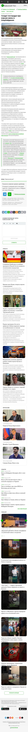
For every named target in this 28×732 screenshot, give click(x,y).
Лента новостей (10, 11)
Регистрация (14, 238)
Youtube (21, 154)
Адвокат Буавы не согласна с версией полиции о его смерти (14, 388)
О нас (2, 706)
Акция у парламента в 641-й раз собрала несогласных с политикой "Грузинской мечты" (12, 310)
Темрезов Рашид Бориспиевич (11, 426)
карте (10, 130)
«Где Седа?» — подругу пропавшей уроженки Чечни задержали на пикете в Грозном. (12, 587)
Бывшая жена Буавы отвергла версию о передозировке (13, 285)
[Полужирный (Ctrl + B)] (4, 223)
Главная (3, 11)
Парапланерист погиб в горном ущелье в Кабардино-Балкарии (13, 505)
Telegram (22, 153)
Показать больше (14, 692)
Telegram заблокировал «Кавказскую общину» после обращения (11, 664)
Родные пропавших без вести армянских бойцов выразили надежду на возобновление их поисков (14, 326)
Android (7, 143)
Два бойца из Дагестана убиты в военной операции (13, 494)
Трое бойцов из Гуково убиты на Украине (13, 500)
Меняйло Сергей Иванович (11, 444)
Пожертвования (23, 706)
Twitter (5, 153)
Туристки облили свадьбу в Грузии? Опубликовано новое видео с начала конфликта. (11, 639)
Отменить (14, 242)
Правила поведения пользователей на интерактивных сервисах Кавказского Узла (14, 722)
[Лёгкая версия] (7, 1)
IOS (10, 143)
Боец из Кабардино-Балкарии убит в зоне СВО (13, 474)
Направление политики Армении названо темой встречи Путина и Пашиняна (12, 361)
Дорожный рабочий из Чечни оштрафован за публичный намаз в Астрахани (13, 531)
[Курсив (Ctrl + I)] (7, 223)
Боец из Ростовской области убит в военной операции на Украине (11, 480)
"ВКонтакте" (11, 158)
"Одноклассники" (19, 158)
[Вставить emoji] (16, 223)
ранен (22, 63)
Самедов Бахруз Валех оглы (11, 463)
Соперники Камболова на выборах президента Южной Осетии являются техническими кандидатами (13, 266)
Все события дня (22, 508)
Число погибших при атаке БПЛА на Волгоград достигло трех (12, 487)
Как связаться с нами (11, 706)
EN (4, 1)
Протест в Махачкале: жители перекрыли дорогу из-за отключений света (13, 612)
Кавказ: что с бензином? (9, 9)
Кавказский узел (11, 56)
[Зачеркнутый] (13, 223)
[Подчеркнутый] (10, 223)
